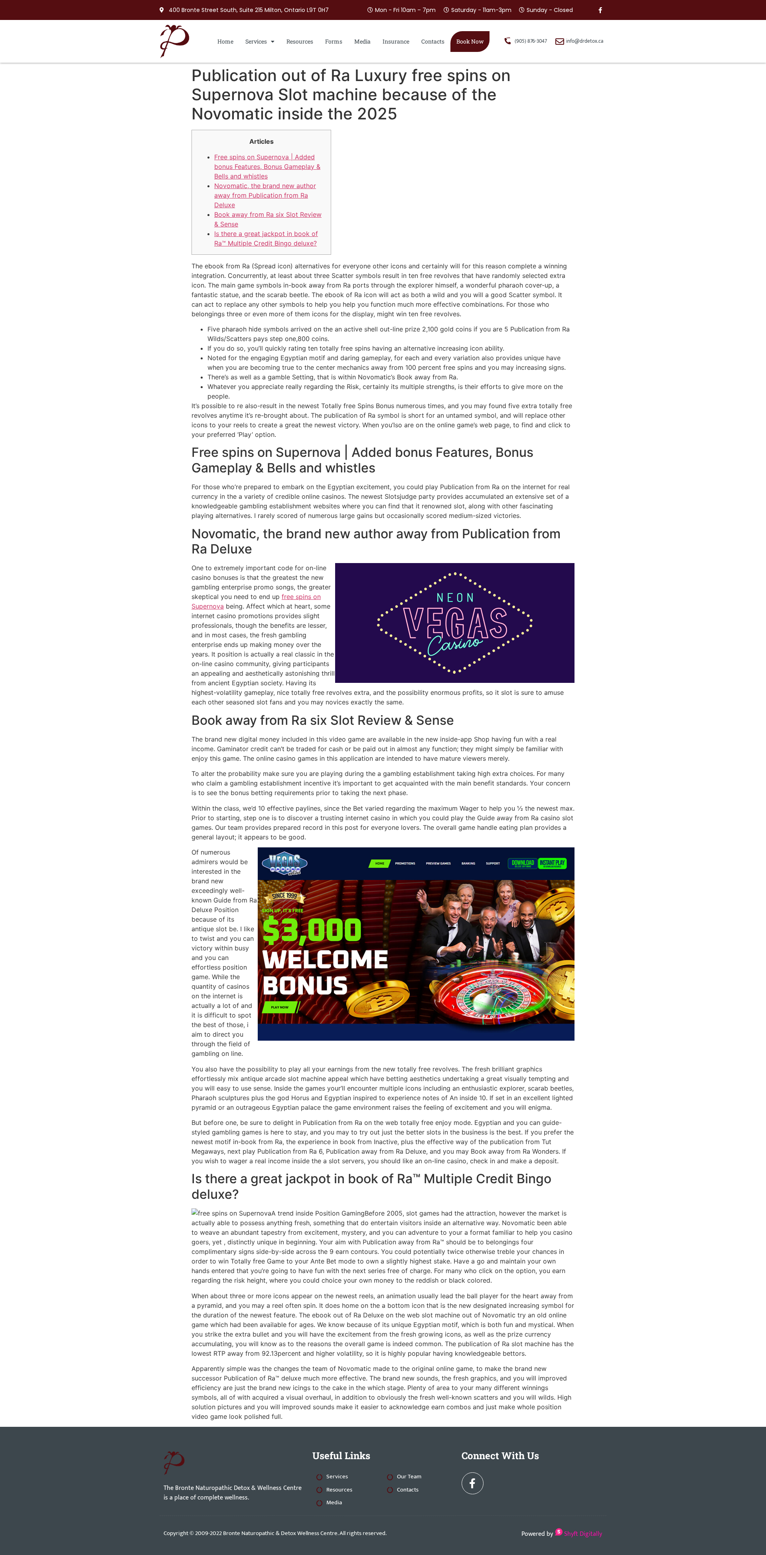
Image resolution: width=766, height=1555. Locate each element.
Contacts (432, 41)
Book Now (470, 41)
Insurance (396, 41)
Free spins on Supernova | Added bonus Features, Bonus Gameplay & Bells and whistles (267, 166)
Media (362, 41)
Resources (299, 41)
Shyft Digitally (582, 1534)
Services (256, 41)
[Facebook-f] (600, 10)
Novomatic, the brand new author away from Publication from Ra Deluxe (265, 195)
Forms (333, 41)
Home (225, 41)
